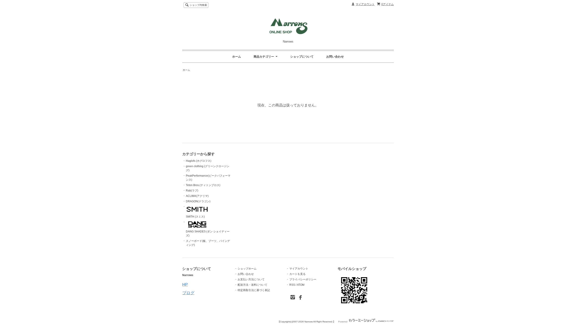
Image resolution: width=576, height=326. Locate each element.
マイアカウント (365, 4)
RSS (292, 284)
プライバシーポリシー (302, 279)
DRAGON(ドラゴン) (198, 201)
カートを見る (297, 274)
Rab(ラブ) (192, 190)
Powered (343, 321)
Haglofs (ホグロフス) (198, 160)
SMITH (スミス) (195, 216)
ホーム (236, 56)
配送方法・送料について (252, 284)
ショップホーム (247, 268)
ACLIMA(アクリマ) (197, 196)
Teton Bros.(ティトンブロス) (203, 185)
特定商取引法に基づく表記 (254, 290)
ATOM (300, 284)
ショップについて (302, 56)
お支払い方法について (251, 279)
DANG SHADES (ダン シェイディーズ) (208, 233)
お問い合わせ (335, 56)
